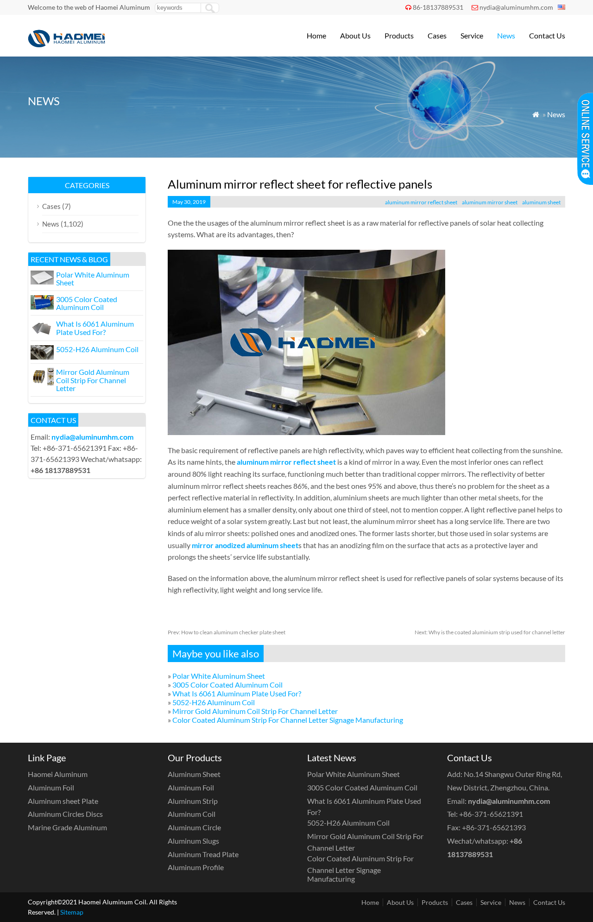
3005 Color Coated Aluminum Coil (227, 684)
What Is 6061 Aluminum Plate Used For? (236, 693)
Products (399, 35)
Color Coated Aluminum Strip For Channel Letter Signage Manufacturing (287, 719)
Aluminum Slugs (193, 840)
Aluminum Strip (193, 800)
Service (472, 35)
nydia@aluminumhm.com (516, 7)
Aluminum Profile (196, 867)
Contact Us (547, 35)
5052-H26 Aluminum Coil (213, 702)
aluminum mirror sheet (489, 202)
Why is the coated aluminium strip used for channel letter (490, 632)
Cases (437, 35)
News (506, 35)
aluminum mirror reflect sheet (421, 202)
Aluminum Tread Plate (203, 854)
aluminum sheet (541, 202)
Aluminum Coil (191, 813)
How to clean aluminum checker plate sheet (226, 632)
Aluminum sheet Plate (63, 800)
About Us (355, 35)
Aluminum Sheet (194, 774)
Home (316, 35)
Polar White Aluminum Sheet (218, 675)
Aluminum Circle (194, 827)
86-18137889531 (438, 7)
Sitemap (71, 912)
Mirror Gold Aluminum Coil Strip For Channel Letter (255, 711)
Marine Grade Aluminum (67, 827)
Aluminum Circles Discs (65, 813)
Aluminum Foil (51, 787)
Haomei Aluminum (58, 774)
